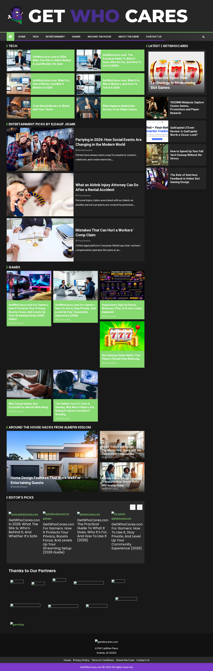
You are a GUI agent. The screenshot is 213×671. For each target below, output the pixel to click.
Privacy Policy (81, 660)
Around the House (99, 36)
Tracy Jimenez (84, 195)
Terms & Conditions (103, 660)
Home (21, 36)
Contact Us (154, 36)
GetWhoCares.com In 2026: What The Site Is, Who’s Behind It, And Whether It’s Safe (52, 60)
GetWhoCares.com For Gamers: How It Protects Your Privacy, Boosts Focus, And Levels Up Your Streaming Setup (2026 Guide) (29, 312)
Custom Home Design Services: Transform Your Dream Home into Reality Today (122, 482)
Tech (35, 36)
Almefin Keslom (85, 150)
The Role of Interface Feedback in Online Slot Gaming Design (185, 178)
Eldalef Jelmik (17, 323)
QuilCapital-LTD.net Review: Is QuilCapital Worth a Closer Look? (184, 131)
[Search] (203, 37)
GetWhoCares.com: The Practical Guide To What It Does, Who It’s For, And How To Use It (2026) (92, 530)
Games (76, 36)
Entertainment (55, 36)
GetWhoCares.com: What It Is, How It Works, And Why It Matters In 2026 (51, 84)
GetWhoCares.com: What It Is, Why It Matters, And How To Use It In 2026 (121, 84)
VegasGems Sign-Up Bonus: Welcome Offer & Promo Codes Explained (122, 308)
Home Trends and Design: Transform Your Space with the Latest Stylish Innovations (121, 450)
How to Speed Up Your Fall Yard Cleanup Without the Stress (186, 155)
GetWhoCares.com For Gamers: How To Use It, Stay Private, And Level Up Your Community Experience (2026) (126, 536)
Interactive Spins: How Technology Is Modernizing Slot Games (172, 83)
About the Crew (128, 36)
